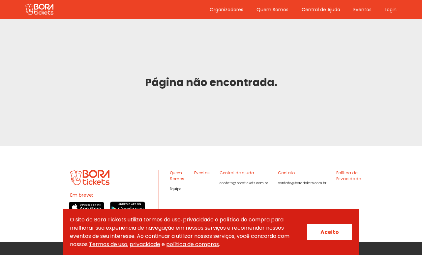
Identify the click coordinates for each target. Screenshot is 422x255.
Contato (286, 173)
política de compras (192, 244)
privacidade (145, 244)
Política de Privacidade (348, 176)
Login (391, 9)
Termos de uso (108, 244)
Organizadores (226, 9)
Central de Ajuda (321, 9)
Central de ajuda (237, 173)
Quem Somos (272, 9)
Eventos (362, 9)
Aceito (329, 232)
